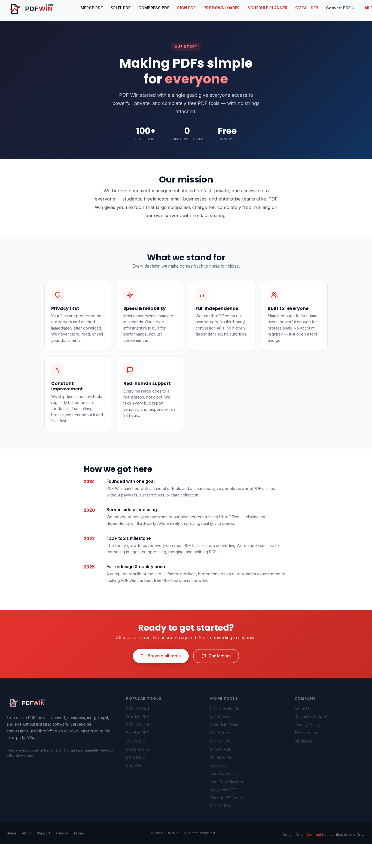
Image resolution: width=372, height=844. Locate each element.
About (27, 833)
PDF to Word (137, 708)
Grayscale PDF (223, 790)
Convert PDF (338, 7)
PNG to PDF (220, 749)
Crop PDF (219, 765)
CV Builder (306, 7)
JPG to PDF (136, 741)
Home (11, 833)
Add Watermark (224, 773)
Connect (313, 835)
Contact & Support (310, 716)
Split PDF (120, 7)
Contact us (219, 656)
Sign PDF (186, 7)
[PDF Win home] (37, 8)
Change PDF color (226, 797)
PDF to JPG (220, 741)
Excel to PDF (137, 733)
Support (43, 833)
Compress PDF (153, 7)
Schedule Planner (267, 7)
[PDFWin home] (31, 702)
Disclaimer (303, 741)
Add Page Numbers (227, 781)
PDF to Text (220, 806)
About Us (302, 708)
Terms (78, 833)
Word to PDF (137, 716)
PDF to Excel (137, 724)
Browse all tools (164, 656)
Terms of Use (306, 733)
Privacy (62, 833)
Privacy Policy (307, 724)
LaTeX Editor (221, 716)
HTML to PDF (222, 757)
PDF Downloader (221, 7)
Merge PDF (92, 7)
